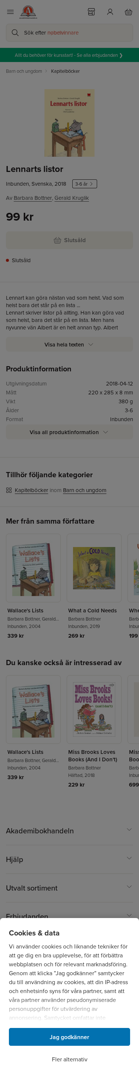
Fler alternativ (69, 1059)
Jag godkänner (69, 1037)
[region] (69, 996)
